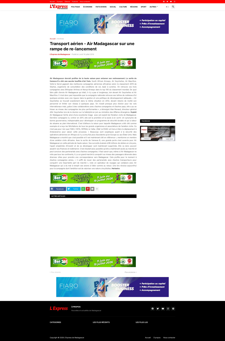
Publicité (75, 1)
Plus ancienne (130, 272)
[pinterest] (173, 309)
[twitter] (167, 1)
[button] (167, 7)
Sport (143, 7)
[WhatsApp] (83, 189)
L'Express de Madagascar (60, 54)
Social (113, 7)
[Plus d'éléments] (97, 189)
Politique (75, 7)
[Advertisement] (93, 227)
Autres (153, 7)
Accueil (52, 1)
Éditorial (67, 1)
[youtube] (171, 1)
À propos (60, 1)
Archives (60, 39)
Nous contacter (85, 1)
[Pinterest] (88, 189)
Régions (134, 7)
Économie (87, 7)
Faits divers (101, 7)
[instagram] (174, 1)
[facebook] (164, 1)
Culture (123, 7)
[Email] (92, 189)
